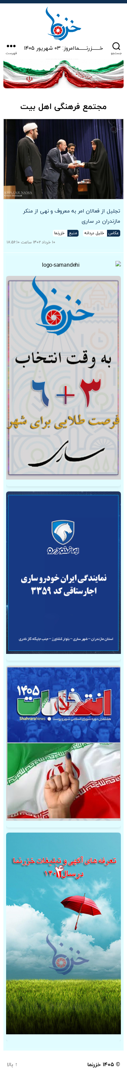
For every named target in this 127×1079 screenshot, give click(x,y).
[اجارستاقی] (63, 572)
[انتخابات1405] (63, 743)
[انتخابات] (63, 378)
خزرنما (94, 1065)
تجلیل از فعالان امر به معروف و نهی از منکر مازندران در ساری (71, 216)
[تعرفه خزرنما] (63, 934)
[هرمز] (63, 73)
